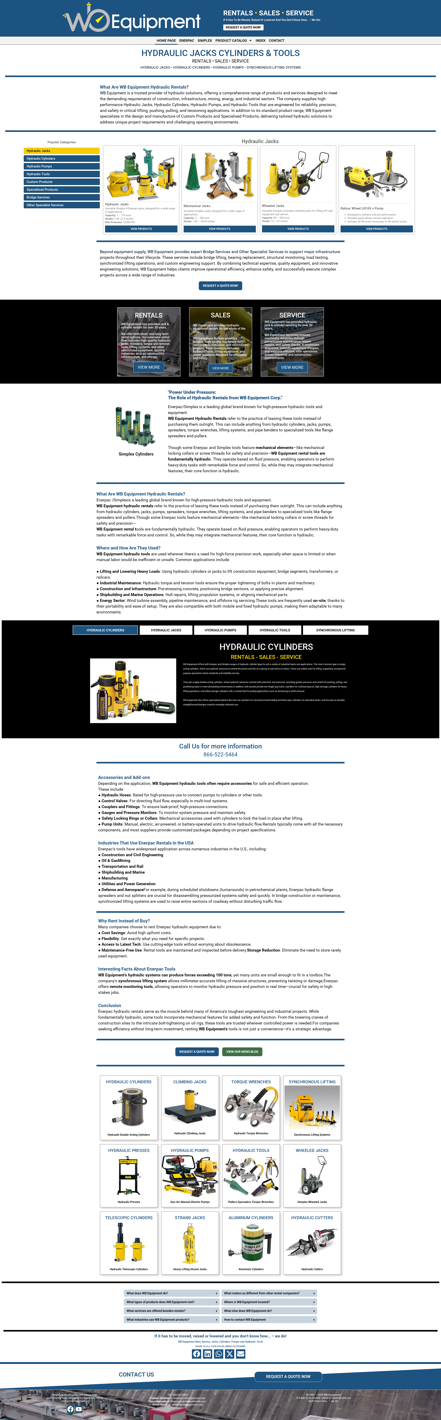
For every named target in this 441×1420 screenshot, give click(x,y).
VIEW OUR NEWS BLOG (242, 1051)
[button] (196, 1354)
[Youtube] (79, 1409)
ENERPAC (186, 40)
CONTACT (276, 40)
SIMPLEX (205, 40)
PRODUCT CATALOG (231, 40)
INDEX (260, 40)
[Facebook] (70, 1409)
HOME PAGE (166, 40)
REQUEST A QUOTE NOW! (220, 285)
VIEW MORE (149, 367)
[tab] (105, 630)
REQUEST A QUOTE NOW (288, 1376)
